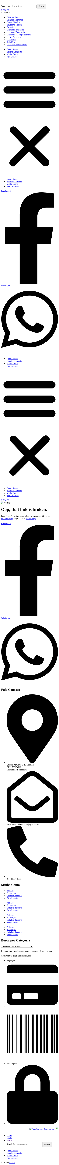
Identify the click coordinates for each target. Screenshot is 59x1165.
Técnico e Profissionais (17, 44)
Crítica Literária (13, 22)
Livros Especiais (14, 37)
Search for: (6, 6)
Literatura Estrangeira (16, 32)
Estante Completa (14, 52)
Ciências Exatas (13, 17)
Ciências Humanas (15, 20)
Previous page (7, 518)
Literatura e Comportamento (19, 35)
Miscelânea (11, 39)
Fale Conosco (13, 57)
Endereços (11, 893)
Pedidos (10, 890)
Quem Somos (12, 49)
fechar (12, 1162)
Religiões (11, 42)
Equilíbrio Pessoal (14, 25)
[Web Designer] (56, 1129)
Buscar (41, 6)
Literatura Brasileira (15, 30)
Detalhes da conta (14, 895)
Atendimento (12, 898)
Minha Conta (12, 54)
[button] (29, 118)
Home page (31, 518)
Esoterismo (11, 27)
